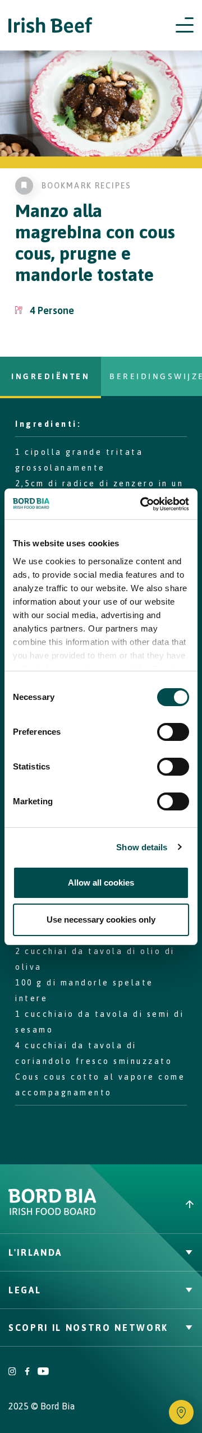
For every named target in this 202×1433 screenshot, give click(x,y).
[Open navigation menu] (185, 25)
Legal (24, 1290)
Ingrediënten (50, 376)
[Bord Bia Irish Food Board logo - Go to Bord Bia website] (52, 1212)
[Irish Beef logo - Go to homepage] (50, 25)
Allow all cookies (101, 882)
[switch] (173, 732)
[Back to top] (151, 1204)
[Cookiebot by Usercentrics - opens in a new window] (142, 504)
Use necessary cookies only (101, 919)
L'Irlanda (35, 1252)
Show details (141, 847)
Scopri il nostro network (88, 1328)
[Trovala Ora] (181, 1412)
